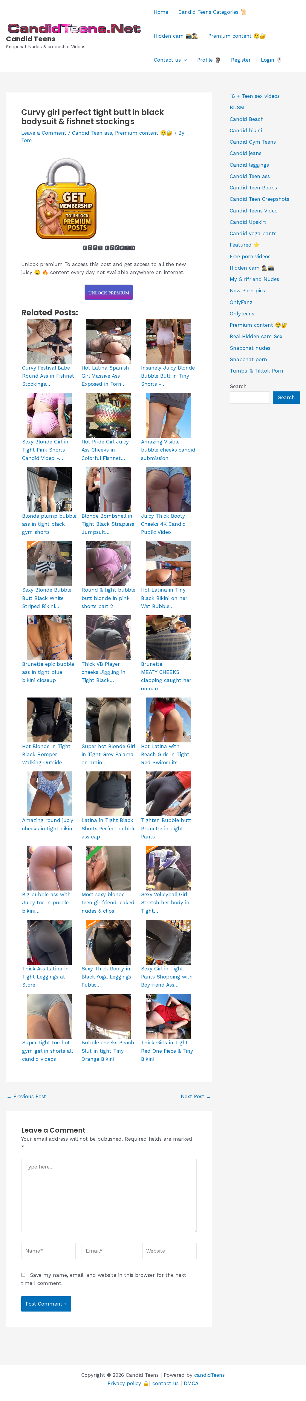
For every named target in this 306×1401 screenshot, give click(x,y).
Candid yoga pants (253, 233)
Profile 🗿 (209, 60)
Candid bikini (246, 130)
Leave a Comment (43, 133)
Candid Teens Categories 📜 (212, 12)
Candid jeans (245, 153)
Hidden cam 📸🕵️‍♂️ (176, 36)
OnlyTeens (242, 314)
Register (241, 60)
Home (161, 12)
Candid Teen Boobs (253, 188)
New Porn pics (247, 291)
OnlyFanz (241, 302)
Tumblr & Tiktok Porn (256, 371)
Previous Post (26, 1096)
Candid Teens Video (254, 211)
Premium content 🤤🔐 (237, 36)
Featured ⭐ (245, 245)
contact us (165, 1383)
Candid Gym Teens (253, 142)
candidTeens (209, 1375)
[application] (184, 60)
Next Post (196, 1096)
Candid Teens (31, 39)
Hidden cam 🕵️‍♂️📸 (252, 268)
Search (238, 386)
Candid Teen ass (92, 133)
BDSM (237, 107)
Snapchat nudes (250, 348)
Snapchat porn (248, 359)
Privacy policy (124, 1383)
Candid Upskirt (248, 222)
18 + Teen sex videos (255, 96)
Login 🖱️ (271, 60)
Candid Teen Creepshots (259, 199)
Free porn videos (250, 256)
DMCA (191, 1383)
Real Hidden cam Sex (256, 336)
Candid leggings (249, 165)
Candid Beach (247, 119)
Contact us (167, 60)
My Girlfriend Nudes (254, 279)
